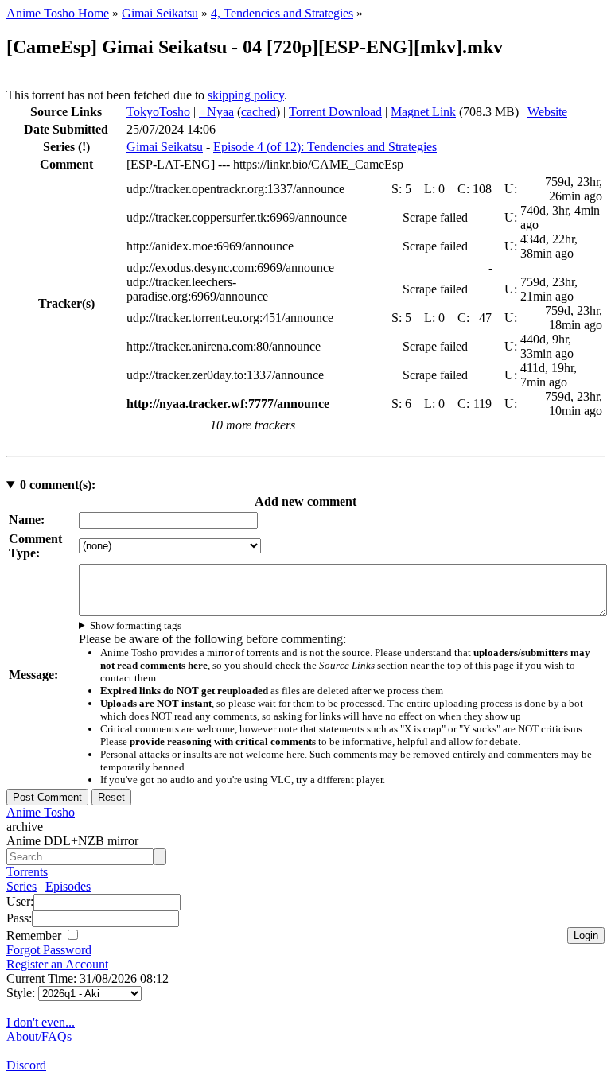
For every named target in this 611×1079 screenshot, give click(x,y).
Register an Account (57, 964)
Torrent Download (335, 111)
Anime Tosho (40, 812)
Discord (26, 1065)
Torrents (27, 872)
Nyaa (216, 111)
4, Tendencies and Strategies (282, 13)
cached (258, 111)
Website (547, 111)
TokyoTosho (158, 111)
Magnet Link (423, 111)
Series (21, 886)
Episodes (68, 886)
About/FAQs (39, 1036)
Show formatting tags (135, 625)
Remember (35, 935)
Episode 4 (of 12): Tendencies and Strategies (325, 146)
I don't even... (40, 1022)
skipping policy (246, 95)
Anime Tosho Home (57, 13)
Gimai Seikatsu (160, 13)
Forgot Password (48, 950)
